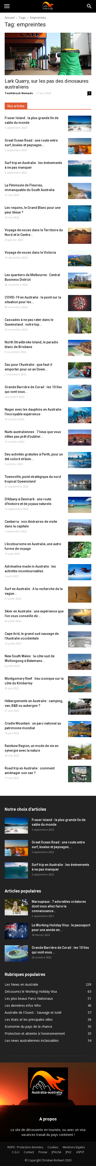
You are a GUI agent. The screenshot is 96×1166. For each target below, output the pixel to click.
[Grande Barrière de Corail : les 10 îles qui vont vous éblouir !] (79, 393)
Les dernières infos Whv (23, 1005)
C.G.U (15, 1152)
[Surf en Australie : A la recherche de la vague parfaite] (79, 595)
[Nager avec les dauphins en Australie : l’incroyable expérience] (79, 415)
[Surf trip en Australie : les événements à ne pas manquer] (79, 168)
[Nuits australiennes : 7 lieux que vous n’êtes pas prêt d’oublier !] (79, 438)
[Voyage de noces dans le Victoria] (79, 258)
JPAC (69, 1152)
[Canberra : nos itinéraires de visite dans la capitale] (79, 527)
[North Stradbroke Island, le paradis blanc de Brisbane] (79, 348)
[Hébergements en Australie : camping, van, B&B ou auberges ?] (79, 707)
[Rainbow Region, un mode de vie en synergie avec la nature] (79, 751)
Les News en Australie (21, 984)
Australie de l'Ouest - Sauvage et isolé (33, 1012)
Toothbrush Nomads (19, 93)
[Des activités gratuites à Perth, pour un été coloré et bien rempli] (79, 460)
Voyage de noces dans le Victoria (30, 252)
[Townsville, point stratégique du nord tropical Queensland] (79, 482)
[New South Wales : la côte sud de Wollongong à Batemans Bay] (79, 662)
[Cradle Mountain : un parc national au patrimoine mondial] (79, 729)
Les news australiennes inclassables (32, 1040)
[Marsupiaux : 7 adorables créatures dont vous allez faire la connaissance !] (16, 907)
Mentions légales (74, 1147)
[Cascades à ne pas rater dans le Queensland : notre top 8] (79, 325)
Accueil (9, 17)
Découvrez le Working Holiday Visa (31, 991)
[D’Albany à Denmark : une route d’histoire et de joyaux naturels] (79, 505)
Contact (29, 1152)
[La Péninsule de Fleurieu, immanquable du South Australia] (79, 191)
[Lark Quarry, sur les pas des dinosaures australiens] (48, 54)
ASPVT (80, 1152)
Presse (42, 1152)
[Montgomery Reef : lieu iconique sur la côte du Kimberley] (79, 684)
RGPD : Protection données (25, 1147)
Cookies (53, 1147)
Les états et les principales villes (29, 1019)
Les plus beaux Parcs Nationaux (29, 998)
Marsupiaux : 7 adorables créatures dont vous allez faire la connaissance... (59, 906)
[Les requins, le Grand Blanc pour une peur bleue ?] (79, 213)
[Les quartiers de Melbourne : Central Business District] (79, 281)
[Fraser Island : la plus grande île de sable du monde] (79, 124)
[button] (89, 6)
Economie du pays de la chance (28, 1026)
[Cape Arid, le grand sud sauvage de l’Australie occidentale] (79, 639)
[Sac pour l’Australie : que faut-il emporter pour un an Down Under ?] (79, 370)
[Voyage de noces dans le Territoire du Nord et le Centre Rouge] (79, 236)
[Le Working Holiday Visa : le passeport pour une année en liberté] (16, 931)
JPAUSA (56, 1152)
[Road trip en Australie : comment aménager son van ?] (79, 774)
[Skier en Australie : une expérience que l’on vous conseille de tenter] (79, 617)
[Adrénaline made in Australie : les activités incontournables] (79, 572)
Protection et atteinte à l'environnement (35, 1033)
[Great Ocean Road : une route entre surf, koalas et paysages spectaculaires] (79, 146)
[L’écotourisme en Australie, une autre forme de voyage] (79, 550)
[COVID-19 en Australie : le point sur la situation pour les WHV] (79, 303)
